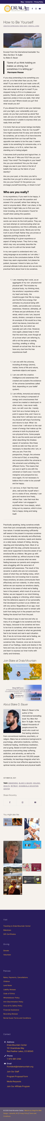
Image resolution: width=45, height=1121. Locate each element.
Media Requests (14, 1081)
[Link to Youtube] (40, 9)
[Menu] (25, 9)
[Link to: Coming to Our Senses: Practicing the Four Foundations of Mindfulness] (12, 822)
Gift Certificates (9, 934)
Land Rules (7, 985)
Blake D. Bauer (25, 783)
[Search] (19, 9)
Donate (6, 951)
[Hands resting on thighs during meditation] (22, 40)
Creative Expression (11, 26)
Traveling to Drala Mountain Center (17, 926)
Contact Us (28, 2)
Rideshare (7, 930)
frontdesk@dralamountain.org (20, 1066)
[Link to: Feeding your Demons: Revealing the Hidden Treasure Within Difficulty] (31, 867)
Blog (22, 2)
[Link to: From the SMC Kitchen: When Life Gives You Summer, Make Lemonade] (12, 885)
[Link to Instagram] (36, 9)
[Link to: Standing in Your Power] (31, 829)
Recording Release (10, 1014)
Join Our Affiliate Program (18, 1086)
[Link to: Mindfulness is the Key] (12, 852)
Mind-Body (24, 26)
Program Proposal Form (17, 1076)
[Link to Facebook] (32, 9)
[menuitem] (22, 2)
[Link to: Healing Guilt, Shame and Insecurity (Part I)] (12, 869)
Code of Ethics (9, 994)
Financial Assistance (11, 1010)
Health (6, 786)
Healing (36, 783)
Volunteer (7, 955)
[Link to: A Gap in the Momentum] (31, 845)
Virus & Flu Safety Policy (12, 1006)
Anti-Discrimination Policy (13, 1002)
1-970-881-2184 (14, 1059)
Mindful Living (33, 26)
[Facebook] (10, 802)
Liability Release (9, 990)
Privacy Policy (38, 2)
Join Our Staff (13, 1071)
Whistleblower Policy (11, 998)
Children (6, 981)
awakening (13, 783)
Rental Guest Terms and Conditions (17, 1018)
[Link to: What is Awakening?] (31, 880)
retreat (14, 786)
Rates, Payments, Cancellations (15, 977)
